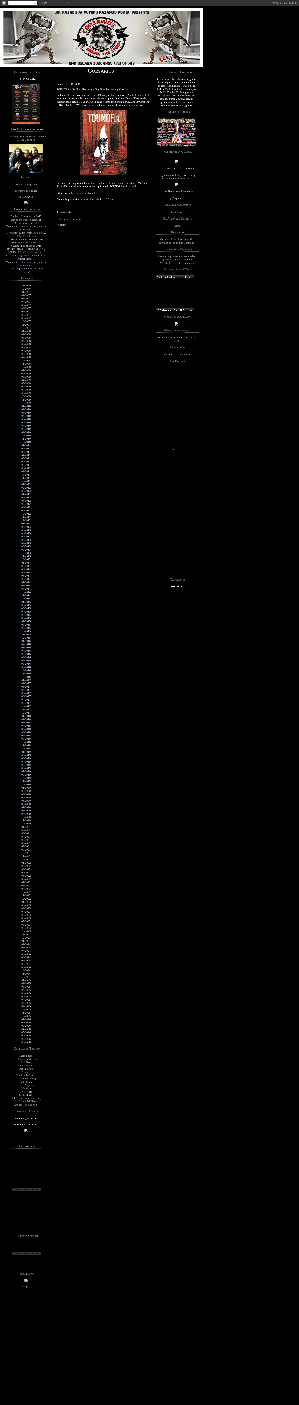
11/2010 (26, 438)
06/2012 (26, 500)
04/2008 (26, 340)
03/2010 (26, 412)
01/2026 (26, 1019)
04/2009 (26, 380)
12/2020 (26, 823)
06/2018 (26, 732)
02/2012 (26, 487)
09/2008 (26, 357)
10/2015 (26, 631)
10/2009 (26, 396)
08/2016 (26, 663)
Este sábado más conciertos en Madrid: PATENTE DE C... (26, 241)
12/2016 (26, 676)
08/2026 (26, 1042)
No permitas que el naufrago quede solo (176, 339)
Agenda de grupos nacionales (176, 259)
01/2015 (26, 601)
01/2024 (26, 941)
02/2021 (26, 830)
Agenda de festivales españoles (176, 262)
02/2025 (26, 983)
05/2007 (26, 305)
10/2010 (26, 435)
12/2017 (26, 712)
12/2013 (26, 559)
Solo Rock (26, 1081)
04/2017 (26, 689)
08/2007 (26, 314)
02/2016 (26, 644)
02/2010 (26, 409)
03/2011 (26, 451)
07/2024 (26, 960)
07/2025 (26, 999)
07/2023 (26, 921)
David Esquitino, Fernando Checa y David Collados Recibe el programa (26, 166)
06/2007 (26, 308)
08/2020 (26, 810)
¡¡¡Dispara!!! (176, 198)
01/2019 (26, 751)
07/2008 (26, 350)
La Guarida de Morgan (26, 1078)
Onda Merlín (26, 1094)
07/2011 (26, 464)
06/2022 (26, 879)
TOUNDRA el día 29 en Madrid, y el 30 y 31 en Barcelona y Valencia (92, 89)
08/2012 (26, 507)
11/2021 (26, 856)
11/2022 (26, 895)
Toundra (92, 193)
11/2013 (26, 556)
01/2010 (26, 406)
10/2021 (26, 852)
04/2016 (26, 650)
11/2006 (26, 285)
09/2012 (26, 510)
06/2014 (26, 579)
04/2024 (26, 950)
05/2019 (26, 764)
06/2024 (26, 957)
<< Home (62, 224)
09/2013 (26, 549)
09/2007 (26, 318)
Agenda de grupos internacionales (176, 256)
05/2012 (26, 497)
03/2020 (26, 794)
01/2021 (26, 826)
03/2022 (26, 869)
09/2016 (26, 667)
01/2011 (26, 445)
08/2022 (26, 885)
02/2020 (26, 790)
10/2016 (26, 670)
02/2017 (26, 683)
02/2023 (26, 905)
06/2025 (26, 996)
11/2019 (26, 781)
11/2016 (26, 673)
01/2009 (26, 370)
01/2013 (26, 523)
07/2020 (26, 807)
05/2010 (26, 419)
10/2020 (26, 817)
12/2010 (26, 442)
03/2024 (26, 947)
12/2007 (26, 327)
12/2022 (26, 898)
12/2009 (26, 402)
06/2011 (26, 461)
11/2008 (26, 363)
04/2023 (26, 911)
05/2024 (26, 954)
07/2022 (26, 882)
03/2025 (26, 986)
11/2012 (26, 517)
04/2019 (26, 761)
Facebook (131, 186)
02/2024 (26, 944)
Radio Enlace (26, 1055)
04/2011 (26, 455)
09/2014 (26, 588)
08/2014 (26, 585)
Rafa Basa (26, 1062)
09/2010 (26, 432)
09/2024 (26, 967)
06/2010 (26, 422)
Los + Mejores (26, 1085)
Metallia (26, 1088)
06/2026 (26, 1035)
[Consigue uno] (165, 310)
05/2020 (26, 800)
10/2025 (26, 1009)
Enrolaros (176, 211)
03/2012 (26, 490)
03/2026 (26, 1025)
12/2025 (26, 1016)
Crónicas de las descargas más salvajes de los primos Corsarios (176, 241)
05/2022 (26, 875)
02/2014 (26, 565)
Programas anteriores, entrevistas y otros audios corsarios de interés (176, 177)
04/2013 (26, 533)
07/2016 (26, 660)
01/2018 (26, 715)
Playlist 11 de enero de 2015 (26, 245)
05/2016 (26, 654)
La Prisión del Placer (26, 1101)
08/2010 (26, 428)
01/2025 (26, 980)
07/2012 (26, 503)
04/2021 (26, 836)
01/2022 (26, 862)
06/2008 (26, 347)
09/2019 (26, 774)
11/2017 (26, 709)
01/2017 (26, 680)
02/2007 (26, 295)
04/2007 (26, 301)
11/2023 (26, 934)
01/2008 (26, 331)
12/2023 (26, 937)
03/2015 (26, 608)
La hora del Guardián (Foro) (26, 1098)
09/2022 (26, 888)
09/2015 (26, 627)
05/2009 (26, 383)
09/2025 (26, 1006)
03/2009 (26, 376)
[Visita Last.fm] (181, 310)
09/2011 (26, 471)
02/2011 (26, 448)
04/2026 (26, 1029)
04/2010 (26, 415)
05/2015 (26, 614)
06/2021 (26, 843)
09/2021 (26, 849)
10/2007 (26, 321)
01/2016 (26, 640)
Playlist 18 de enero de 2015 (26, 216)
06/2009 (26, 386)
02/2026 (26, 1022)
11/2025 (26, 1012)
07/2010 (26, 425)
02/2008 (26, 334)
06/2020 (26, 804)
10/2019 (26, 777)
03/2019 (26, 758)
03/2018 (26, 722)
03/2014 (26, 569)
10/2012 (26, 513)
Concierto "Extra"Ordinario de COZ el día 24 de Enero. (26, 234)
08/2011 (26, 468)
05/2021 (26, 839)
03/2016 (26, 647)
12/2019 (26, 784)
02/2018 (26, 719)
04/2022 (26, 872)
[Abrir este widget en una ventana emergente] (191, 310)
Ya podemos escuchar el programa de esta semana (26, 228)
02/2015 (26, 605)
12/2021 (26, 859)
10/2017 (26, 706)
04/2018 (26, 725)
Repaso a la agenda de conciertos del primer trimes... (26, 257)
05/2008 (26, 344)
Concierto (81, 193)
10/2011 (26, 474)
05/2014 (26, 575)
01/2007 (26, 292)
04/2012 (26, 494)
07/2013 (26, 543)
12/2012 (26, 520)
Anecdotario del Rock (26, 1104)
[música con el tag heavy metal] (175, 277)
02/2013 (26, 526)
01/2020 (26, 787)
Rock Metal (26, 1065)
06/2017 (26, 696)
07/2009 (26, 389)
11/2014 (26, 595)
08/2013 (26, 546)
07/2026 (26, 1038)
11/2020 (26, 820)
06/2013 (26, 539)
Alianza (26, 1072)
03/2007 (26, 298)
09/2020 (26, 813)
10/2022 (26, 892)
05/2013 (26, 536)
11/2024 (26, 973)
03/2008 (26, 337)
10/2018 (26, 742)
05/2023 (26, 914)
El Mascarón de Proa (26, 1059)
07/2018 (26, 735)
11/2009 (26, 399)
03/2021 (26, 833)
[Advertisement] (176, 516)
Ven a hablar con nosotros (177, 354)
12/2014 (26, 598)
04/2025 (26, 989)
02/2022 (26, 866)
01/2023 (26, 901)
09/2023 (26, 927)
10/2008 (26, 360)
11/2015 (26, 634)
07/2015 (26, 621)
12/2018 (26, 748)
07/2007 (26, 311)
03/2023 (26, 908)
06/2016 (26, 657)
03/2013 (26, 530)
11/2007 (26, 324)
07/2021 (26, 846)
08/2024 (26, 963)
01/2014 (26, 562)
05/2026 (26, 1032)
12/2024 (26, 976)
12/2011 (26, 481)
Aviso (71, 193)
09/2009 (26, 393)
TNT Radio (26, 1091)
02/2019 (26, 755)
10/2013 (26, 552)
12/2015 (26, 637)
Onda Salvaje (26, 1068)
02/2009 (26, 373)
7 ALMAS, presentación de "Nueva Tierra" (26, 270)
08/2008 (26, 353)
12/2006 (26, 288)
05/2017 (26, 693)
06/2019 (26, 768)
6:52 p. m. (109, 199)
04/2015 (26, 611)
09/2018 (26, 738)
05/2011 (26, 458)
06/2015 (26, 618)
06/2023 (26, 918)
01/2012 (26, 484)
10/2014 (26, 592)
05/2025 (26, 993)
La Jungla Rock (26, 1075)
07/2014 (26, 582)
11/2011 (26, 477)
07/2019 (26, 771)
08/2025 (26, 1002)
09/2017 (26, 702)
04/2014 (26, 572)
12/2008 (26, 367)
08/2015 (26, 624)
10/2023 (26, 931)
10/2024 (26, 970)
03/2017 (26, 686)
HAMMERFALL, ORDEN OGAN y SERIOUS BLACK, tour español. (26, 250)
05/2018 (26, 729)
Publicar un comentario (69, 218)
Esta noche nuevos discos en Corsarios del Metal (26, 221)
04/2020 (26, 797)
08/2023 (26, 924)
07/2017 (26, 699)
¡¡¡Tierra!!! (176, 225)
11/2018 (26, 745)
